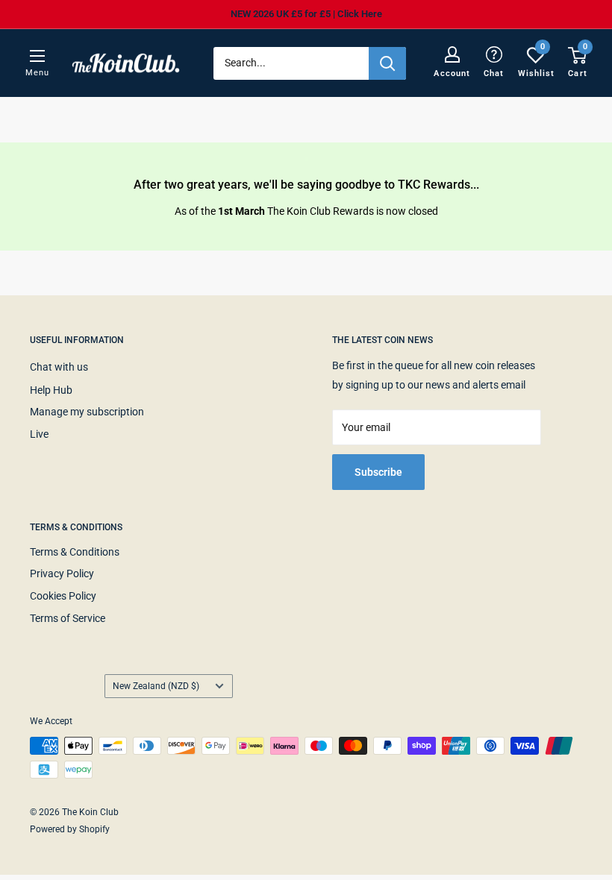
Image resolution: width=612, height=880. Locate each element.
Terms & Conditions (74, 552)
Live (39, 434)
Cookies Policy (63, 596)
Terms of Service (67, 618)
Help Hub (51, 390)
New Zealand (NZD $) (156, 686)
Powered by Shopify (70, 829)
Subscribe (378, 472)
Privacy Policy (62, 573)
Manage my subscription (87, 412)
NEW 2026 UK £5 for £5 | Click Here (306, 13)
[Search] (387, 63)
